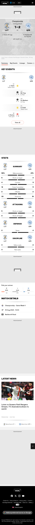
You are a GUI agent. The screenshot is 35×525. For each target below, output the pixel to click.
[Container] (6, 27)
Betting (30, 502)
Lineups (22, 63)
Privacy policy (23, 500)
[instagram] (19, 496)
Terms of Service (14, 500)
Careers (30, 500)
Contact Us (5, 500)
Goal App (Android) (7, 502)
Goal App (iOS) (17, 502)
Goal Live (25, 502)
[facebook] (11, 496)
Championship (17, 21)
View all (17, 122)
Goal (10, 519)
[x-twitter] (15, 496)
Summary (4, 63)
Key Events (13, 63)
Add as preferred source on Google (18, 513)
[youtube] (23, 496)
